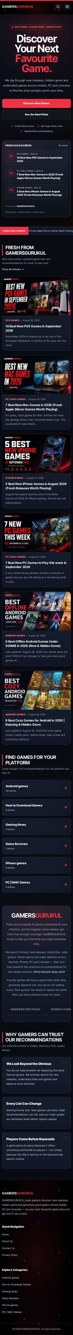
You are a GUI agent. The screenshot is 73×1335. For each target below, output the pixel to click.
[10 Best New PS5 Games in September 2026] (36, 296)
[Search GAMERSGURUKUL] (58, 6)
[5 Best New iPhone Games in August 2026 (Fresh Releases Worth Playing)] (36, 453)
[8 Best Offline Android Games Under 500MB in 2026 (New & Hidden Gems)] (36, 611)
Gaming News (10, 1291)
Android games (15, 635)
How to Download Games (16, 1284)
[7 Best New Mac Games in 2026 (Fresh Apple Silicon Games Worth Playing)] (36, 374)
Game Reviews (10, 1298)
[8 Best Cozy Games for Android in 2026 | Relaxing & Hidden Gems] (36, 690)
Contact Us (8, 1248)
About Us (7, 1241)
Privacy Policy (10, 1255)
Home (5, 1234)
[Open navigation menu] (67, 6)
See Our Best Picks (36, 114)
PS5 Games (12, 320)
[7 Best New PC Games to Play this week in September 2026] (36, 532)
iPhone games (14, 478)
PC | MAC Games (15, 399)
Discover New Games (36, 103)
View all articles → (13, 269)
